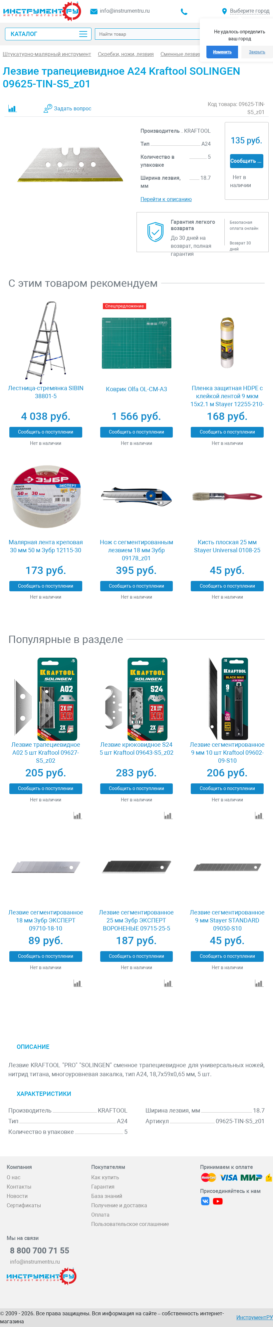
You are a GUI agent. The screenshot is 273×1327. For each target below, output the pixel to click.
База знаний (106, 1196)
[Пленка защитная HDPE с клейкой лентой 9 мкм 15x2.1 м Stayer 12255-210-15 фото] (227, 343)
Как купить (105, 1177)
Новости (17, 1196)
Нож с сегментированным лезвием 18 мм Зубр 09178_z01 (136, 550)
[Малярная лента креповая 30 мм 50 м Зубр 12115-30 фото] (46, 496)
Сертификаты (24, 1205)
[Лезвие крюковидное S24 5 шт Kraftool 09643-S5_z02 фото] (136, 699)
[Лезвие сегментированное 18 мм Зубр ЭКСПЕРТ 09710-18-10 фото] (46, 867)
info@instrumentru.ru (125, 11)
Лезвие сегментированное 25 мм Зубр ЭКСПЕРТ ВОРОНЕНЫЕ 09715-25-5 (136, 920)
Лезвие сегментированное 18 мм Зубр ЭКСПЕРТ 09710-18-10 (45, 920)
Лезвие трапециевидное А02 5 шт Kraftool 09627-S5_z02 (45, 752)
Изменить (222, 52)
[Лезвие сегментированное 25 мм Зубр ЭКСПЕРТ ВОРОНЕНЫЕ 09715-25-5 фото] (136, 867)
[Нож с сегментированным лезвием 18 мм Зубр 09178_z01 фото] (136, 496)
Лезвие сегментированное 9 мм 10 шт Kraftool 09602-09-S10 (227, 752)
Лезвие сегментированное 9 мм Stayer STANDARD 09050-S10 (227, 920)
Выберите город (250, 11)
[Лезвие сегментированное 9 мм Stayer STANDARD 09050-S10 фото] (227, 867)
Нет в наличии (45, 443)
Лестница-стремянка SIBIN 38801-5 (46, 392)
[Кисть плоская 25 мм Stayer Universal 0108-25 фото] (227, 496)
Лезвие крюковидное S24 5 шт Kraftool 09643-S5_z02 (136, 748)
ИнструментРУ (254, 1317)
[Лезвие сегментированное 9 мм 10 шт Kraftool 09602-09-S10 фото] (227, 699)
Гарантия (103, 1187)
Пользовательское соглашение (130, 1224)
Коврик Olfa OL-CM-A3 (136, 389)
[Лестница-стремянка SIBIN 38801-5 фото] (46, 343)
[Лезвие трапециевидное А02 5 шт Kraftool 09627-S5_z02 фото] (46, 699)
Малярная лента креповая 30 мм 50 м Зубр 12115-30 (46, 546)
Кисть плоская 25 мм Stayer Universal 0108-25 (227, 546)
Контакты (19, 1187)
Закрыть (257, 52)
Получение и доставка (119, 1205)
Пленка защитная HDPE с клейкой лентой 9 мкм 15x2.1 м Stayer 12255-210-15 (227, 400)
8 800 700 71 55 (39, 1250)
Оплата (100, 1215)
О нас (13, 1177)
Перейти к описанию (166, 199)
